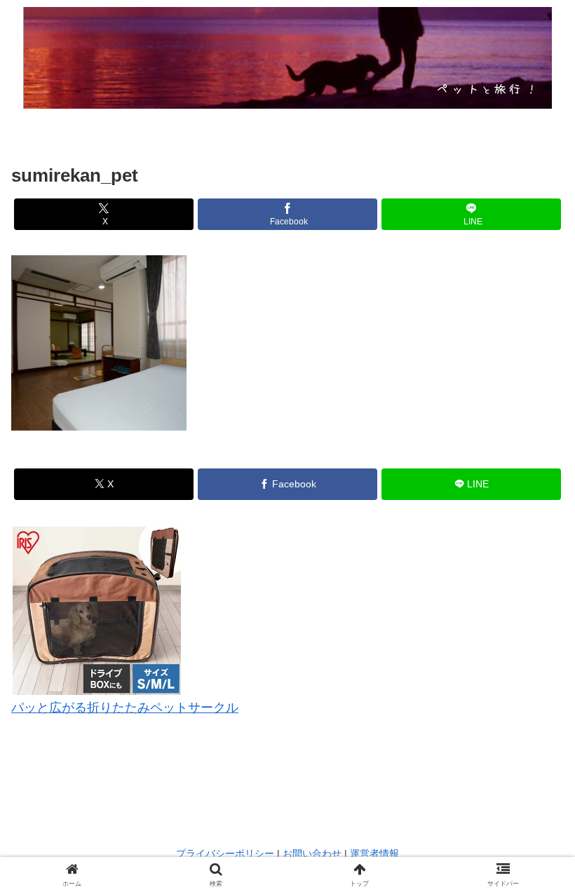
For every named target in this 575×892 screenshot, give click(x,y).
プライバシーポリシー (225, 853)
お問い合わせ (312, 853)
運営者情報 (374, 853)
